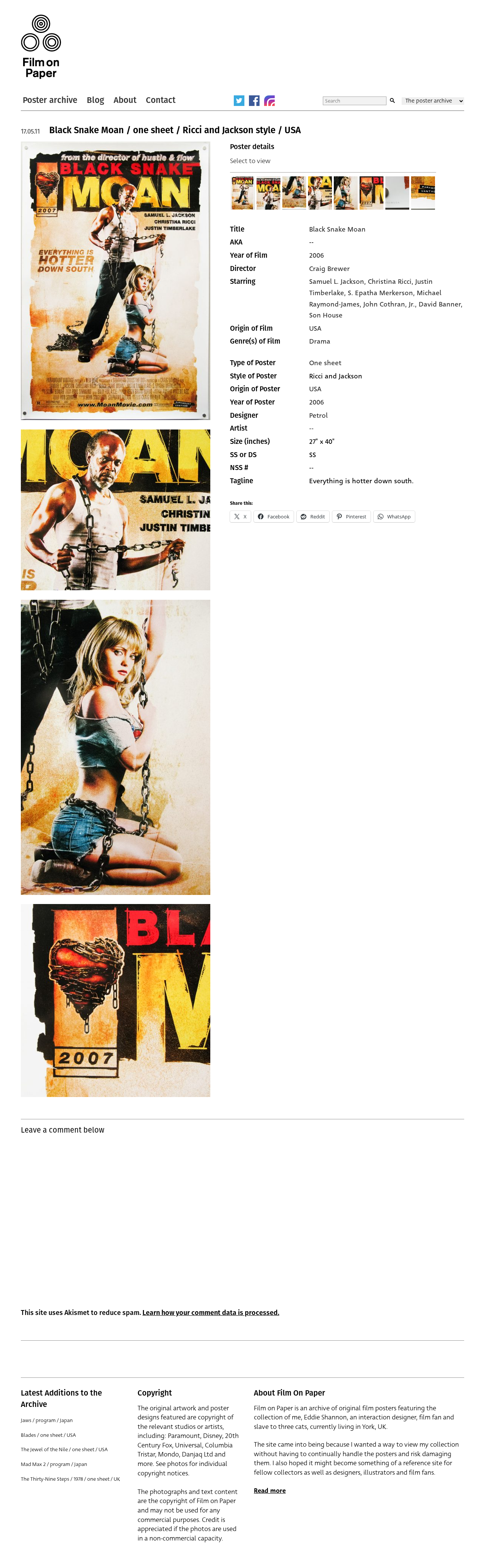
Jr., (414, 304)
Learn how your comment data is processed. (210, 1313)
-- (311, 428)
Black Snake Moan (337, 229)
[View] (243, 193)
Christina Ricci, (391, 281)
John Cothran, (386, 304)
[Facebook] (254, 100)
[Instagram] (269, 100)
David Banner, (441, 304)
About (125, 100)
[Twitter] (239, 100)
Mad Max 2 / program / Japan (54, 1464)
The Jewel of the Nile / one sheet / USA (64, 1449)
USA (315, 328)
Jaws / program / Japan (47, 1420)
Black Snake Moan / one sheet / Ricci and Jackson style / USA (175, 130)
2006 (316, 255)
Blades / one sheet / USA (48, 1435)
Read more (270, 1490)
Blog (95, 100)
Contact (160, 100)
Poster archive (50, 100)
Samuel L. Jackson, (338, 281)
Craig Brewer (329, 269)
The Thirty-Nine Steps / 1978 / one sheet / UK (70, 1479)
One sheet (325, 363)
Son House (326, 315)
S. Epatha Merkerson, (382, 293)
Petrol (318, 415)
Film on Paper (41, 46)
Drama (319, 341)
